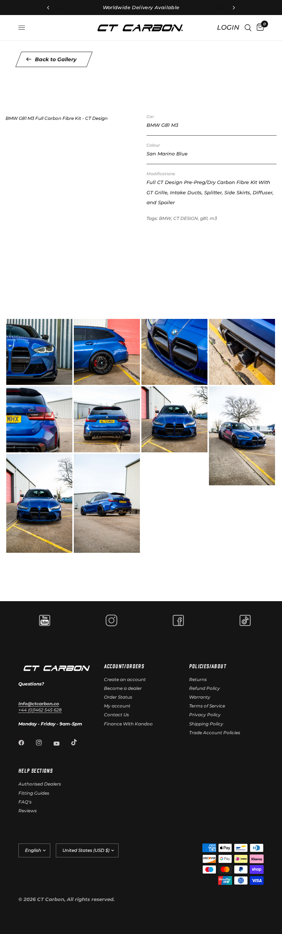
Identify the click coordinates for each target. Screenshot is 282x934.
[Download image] (62, 378)
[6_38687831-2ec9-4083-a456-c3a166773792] (84, 446)
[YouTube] (62, 743)
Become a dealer (123, 688)
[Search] (248, 27)
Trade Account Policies (214, 732)
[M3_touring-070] (220, 478)
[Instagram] (44, 743)
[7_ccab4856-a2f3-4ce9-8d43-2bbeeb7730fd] (152, 446)
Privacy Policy (205, 714)
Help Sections (35, 770)
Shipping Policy (206, 724)
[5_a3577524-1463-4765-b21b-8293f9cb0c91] (17, 446)
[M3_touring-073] (17, 545)
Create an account (125, 679)
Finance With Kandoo (128, 724)
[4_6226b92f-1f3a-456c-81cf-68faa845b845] (220, 378)
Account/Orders (124, 666)
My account (117, 706)
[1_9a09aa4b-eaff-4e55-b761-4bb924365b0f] (17, 378)
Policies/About (207, 666)
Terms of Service (207, 706)
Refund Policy (204, 688)
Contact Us (116, 714)
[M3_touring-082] (84, 545)
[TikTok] (79, 742)
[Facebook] (26, 743)
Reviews (27, 810)
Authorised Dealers (39, 784)
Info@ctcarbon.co (38, 703)
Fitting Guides (33, 793)
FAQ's (25, 802)
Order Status (118, 697)
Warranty (199, 697)
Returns (198, 679)
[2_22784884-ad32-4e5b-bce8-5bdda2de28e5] (84, 378)
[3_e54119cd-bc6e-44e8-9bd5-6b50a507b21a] (152, 378)
